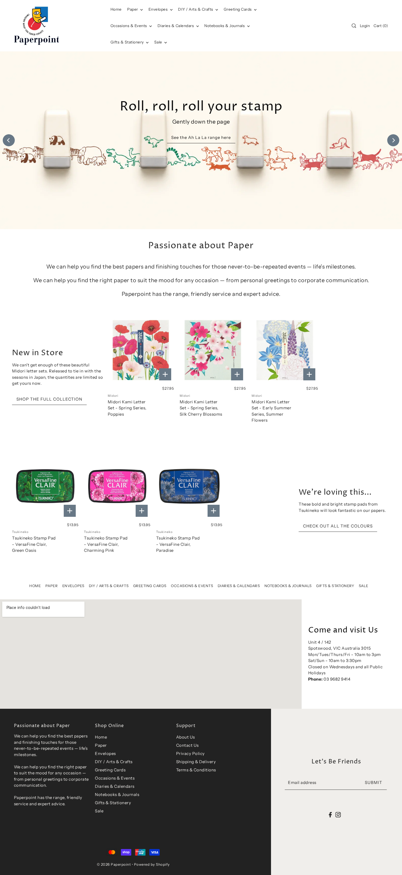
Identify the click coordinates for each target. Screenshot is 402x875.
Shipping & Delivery (196, 761)
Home (35, 586)
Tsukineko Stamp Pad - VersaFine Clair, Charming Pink (106, 544)
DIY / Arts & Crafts (196, 9)
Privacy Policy (190, 753)
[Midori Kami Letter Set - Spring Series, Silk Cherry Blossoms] (213, 350)
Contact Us (187, 745)
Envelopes (158, 9)
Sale (158, 42)
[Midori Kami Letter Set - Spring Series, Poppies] (141, 350)
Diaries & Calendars (176, 25)
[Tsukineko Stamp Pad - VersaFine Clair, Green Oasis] (45, 486)
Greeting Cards (238, 9)
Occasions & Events (192, 586)
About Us (185, 737)
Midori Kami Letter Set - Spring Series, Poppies (127, 408)
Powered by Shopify (152, 864)
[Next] (393, 140)
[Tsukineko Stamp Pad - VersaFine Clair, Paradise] (189, 486)
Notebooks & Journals (225, 25)
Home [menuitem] (116, 9)
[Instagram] (338, 815)
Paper (133, 9)
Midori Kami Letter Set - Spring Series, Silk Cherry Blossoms (201, 408)
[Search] (354, 26)
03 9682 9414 (337, 679)
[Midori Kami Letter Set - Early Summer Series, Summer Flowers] (285, 350)
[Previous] (9, 140)
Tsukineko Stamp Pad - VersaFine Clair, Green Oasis (34, 544)
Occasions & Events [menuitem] (129, 25)
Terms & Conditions (196, 769)
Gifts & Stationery (127, 42)
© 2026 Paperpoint (114, 864)
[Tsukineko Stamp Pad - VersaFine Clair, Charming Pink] (117, 486)
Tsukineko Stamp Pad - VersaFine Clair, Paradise (178, 544)
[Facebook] (330, 815)
